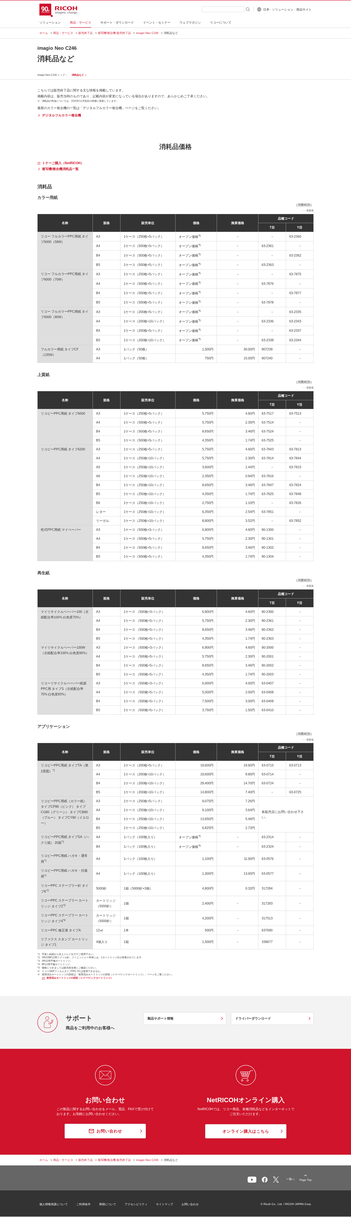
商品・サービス (63, 33)
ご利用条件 (83, 1204)
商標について (107, 1204)
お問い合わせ (190, 1204)
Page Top (305, 1179)
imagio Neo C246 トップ (51, 75)
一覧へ (290, 1179)
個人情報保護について (53, 1204)
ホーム (43, 33)
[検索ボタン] (247, 9)
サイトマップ (164, 1204)
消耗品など (78, 75)
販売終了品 (85, 33)
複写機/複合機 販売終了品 (114, 33)
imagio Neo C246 (147, 33)
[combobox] (223, 9)
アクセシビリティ (136, 1204)
